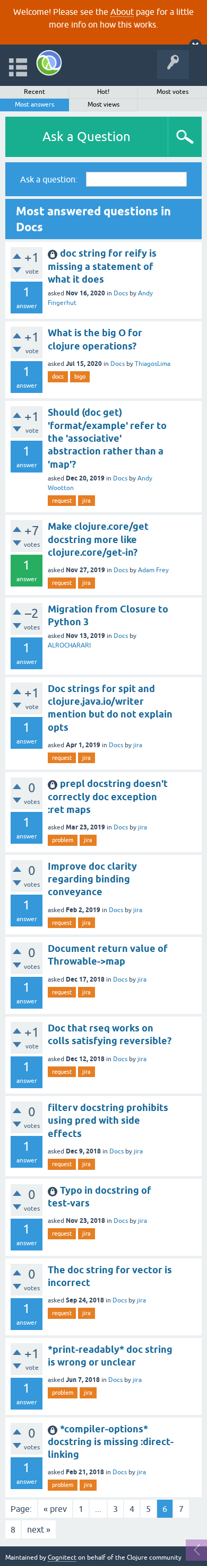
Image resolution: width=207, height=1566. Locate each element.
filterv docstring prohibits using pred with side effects (108, 1120)
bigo (79, 376)
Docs (121, 293)
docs (58, 376)
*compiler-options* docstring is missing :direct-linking (111, 1441)
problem (62, 840)
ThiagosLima (152, 364)
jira (86, 500)
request (62, 500)
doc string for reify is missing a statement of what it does (102, 266)
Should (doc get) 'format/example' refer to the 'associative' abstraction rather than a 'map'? (107, 438)
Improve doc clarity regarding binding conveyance (92, 879)
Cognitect (62, 1557)
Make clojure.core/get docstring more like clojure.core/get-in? (98, 539)
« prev (55, 1508)
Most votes (172, 91)
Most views (103, 104)
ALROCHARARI (69, 645)
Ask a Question (86, 136)
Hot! (103, 91)
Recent (34, 91)
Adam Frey (153, 570)
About (122, 11)
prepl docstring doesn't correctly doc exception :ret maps (108, 796)
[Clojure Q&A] (49, 63)
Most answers (34, 104)
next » (38, 1529)
